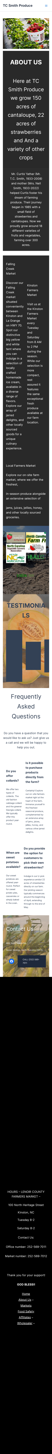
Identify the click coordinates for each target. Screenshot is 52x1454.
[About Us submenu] (33, 1300)
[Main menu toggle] (46, 5)
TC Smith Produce (17, 5)
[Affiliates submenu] (32, 1317)
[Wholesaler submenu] (34, 1323)
